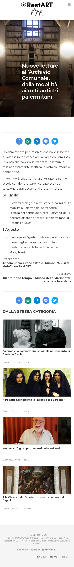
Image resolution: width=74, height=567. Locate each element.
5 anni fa (16, 362)
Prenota (40, 556)
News (53, 556)
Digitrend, (7, 362)
